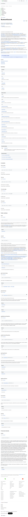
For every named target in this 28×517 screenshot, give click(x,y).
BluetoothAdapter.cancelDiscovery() (18, 250)
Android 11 (2, 499)
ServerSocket (3, 34)
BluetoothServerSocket (15, 34)
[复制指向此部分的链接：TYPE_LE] (4, 177)
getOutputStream (4, 126)
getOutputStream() (15, 48)
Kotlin (24, 20)
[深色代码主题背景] (26, 169)
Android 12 (2, 498)
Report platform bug (21, 492)
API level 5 (4, 17)
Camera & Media (12, 486)
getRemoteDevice (4, 131)
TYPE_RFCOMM (3, 83)
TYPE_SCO (3, 88)
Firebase (2, 506)
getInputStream (4, 111)
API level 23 (4, 202)
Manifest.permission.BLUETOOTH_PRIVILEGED (11, 254)
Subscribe (10, 513)
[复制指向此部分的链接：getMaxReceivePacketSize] (10, 316)
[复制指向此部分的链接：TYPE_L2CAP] (6, 165)
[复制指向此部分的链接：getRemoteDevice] (8, 378)
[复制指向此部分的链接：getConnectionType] (8, 273)
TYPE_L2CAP (12, 286)
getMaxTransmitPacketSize (5, 121)
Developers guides (12, 494)
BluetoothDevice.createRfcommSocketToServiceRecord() (9, 42)
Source (2, 486)
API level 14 (4, 397)
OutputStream (8, 49)
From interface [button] (6, 157)
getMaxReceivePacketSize (5, 116)
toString (3, 141)
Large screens (20, 482)
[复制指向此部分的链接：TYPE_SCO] (5, 201)
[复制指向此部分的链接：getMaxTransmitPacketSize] (10, 335)
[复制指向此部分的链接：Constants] (6, 163)
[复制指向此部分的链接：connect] (4, 236)
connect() (22, 42)
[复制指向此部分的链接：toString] (4, 413)
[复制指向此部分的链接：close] (3, 215)
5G (10, 488)
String (3, 425)
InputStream (3, 49)
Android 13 (2, 497)
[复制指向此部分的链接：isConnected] (6, 395)
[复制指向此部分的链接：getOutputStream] (7, 353)
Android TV (20, 487)
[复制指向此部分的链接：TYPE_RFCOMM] (7, 189)
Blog (1, 488)
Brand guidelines (8, 511)
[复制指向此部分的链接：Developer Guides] (10, 55)
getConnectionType (4, 106)
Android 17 (2, 492)
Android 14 (2, 496)
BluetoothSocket (6, 41)
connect (3, 101)
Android (2, 482)
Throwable (3, 469)
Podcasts (2, 489)
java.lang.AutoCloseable (9, 159)
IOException (3, 231)
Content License (21, 474)
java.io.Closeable (8, 157)
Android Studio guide (12, 493)
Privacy (11, 487)
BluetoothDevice (4, 129)
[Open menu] (1, 1)
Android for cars (21, 486)
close (2, 96)
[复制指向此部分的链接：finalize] (4, 433)
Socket (21, 33)
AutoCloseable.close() (7, 225)
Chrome (2, 505)
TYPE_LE (3, 78)
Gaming (11, 482)
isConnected (3, 136)
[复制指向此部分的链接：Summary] (5, 66)
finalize (5, 148)
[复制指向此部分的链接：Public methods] (8, 213)
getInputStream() (8, 48)
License (4, 511)
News (1, 487)
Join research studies (21, 496)
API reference (3, 3)
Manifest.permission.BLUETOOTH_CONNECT (7, 258)
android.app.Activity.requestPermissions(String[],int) (9, 259)
